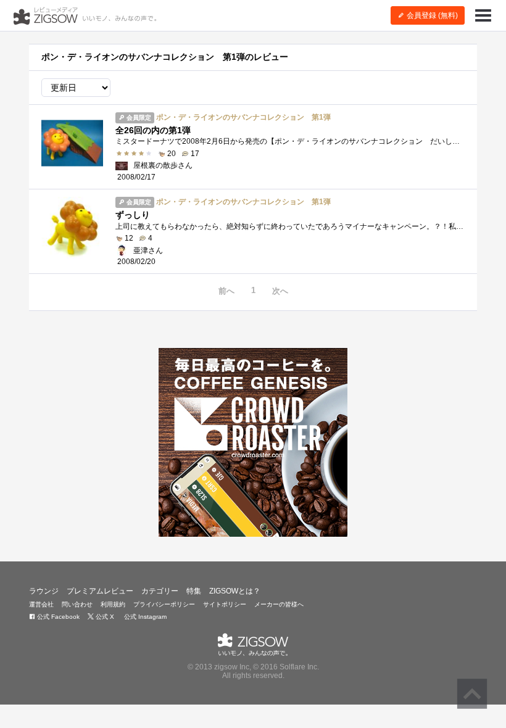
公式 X (104, 616)
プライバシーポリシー (164, 604)
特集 (193, 591)
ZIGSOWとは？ (234, 591)
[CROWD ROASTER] (253, 442)
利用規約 (113, 604)
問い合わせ (77, 604)
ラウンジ (44, 591)
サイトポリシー (224, 604)
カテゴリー (159, 591)
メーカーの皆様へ (279, 604)
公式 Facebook (57, 616)
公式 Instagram (144, 616)
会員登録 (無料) (431, 15)
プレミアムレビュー (100, 591)
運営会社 (41, 604)
